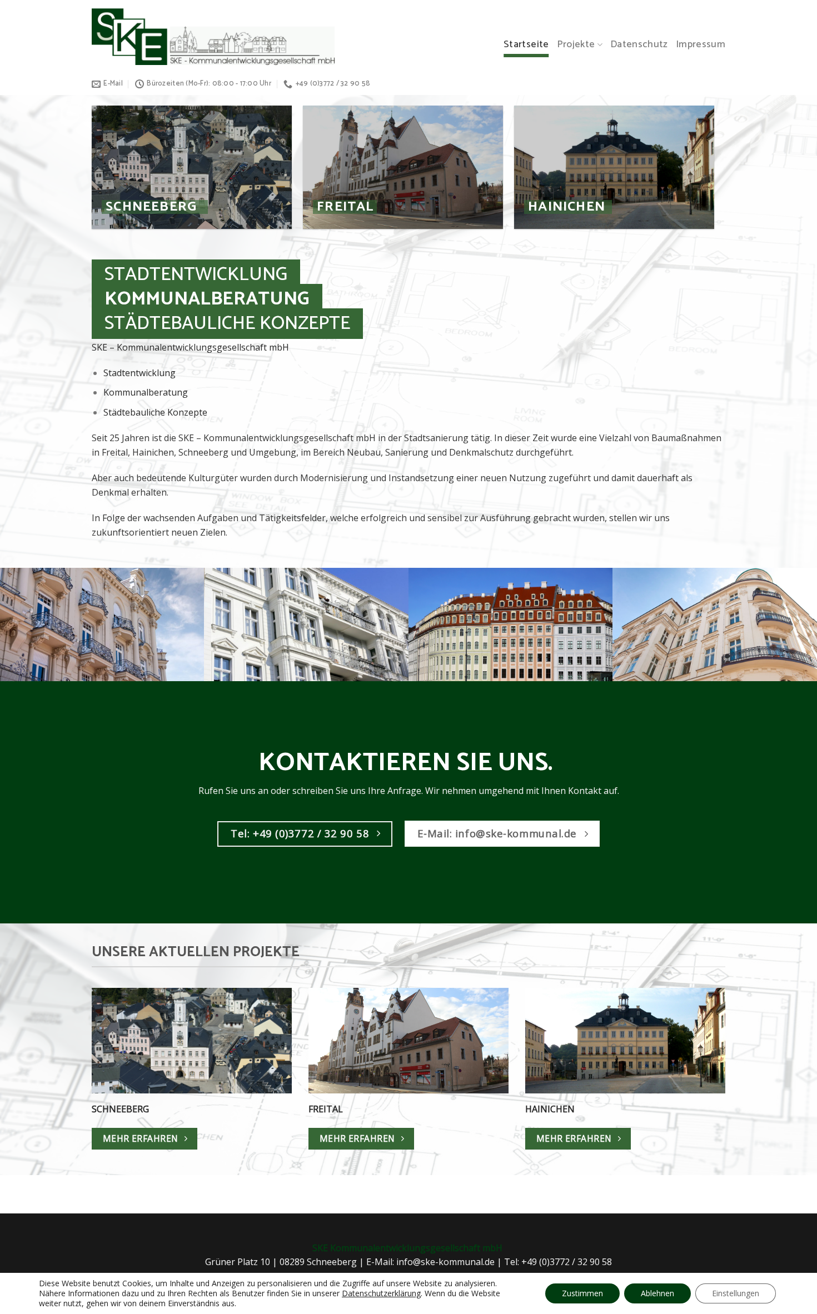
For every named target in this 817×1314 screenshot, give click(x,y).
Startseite (526, 45)
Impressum (700, 45)
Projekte (576, 45)
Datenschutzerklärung (381, 1293)
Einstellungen (735, 1293)
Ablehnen (657, 1293)
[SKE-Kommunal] (213, 36)
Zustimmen (582, 1293)
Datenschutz (639, 45)
